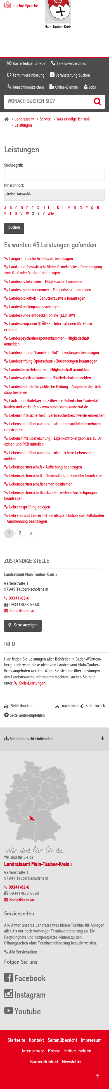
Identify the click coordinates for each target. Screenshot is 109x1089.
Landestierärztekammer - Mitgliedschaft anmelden (49, 370)
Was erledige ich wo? (28, 63)
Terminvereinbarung (27, 75)
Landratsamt (24, 119)
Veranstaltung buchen (72, 75)
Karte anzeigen (25, 625)
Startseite (16, 1040)
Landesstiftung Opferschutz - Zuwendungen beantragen (53, 361)
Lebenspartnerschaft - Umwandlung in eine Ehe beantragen (56, 476)
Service (45, 119)
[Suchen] (98, 101)
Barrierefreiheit (44, 1062)
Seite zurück (94, 706)
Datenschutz (32, 1051)
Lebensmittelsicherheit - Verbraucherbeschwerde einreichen (57, 416)
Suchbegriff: (13, 166)
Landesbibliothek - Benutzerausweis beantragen (47, 299)
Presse (54, 1051)
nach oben (70, 706)
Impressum (91, 1040)
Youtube (28, 1012)
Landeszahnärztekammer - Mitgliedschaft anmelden (50, 378)
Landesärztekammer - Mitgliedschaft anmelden (46, 282)
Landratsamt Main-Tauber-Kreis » (30, 575)
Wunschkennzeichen (27, 87)
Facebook (30, 979)
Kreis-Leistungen (32, 683)
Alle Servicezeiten (23, 952)
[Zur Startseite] (58, 14)
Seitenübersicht (62, 1040)
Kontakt (36, 1040)
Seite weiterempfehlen (27, 716)
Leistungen (23, 126)
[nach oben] (98, 1076)
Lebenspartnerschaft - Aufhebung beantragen (45, 467)
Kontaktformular (22, 611)
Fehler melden (77, 1051)
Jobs (92, 87)
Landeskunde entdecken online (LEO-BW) (42, 316)
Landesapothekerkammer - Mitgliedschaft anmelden (50, 290)
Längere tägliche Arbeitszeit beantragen (41, 259)
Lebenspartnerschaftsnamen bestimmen (40, 484)
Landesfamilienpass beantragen (34, 307)
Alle (51, 214)
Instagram (30, 995)
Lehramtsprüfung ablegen (29, 507)
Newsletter (72, 1062)
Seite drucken (21, 706)
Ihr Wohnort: (14, 186)
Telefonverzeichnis (71, 63)
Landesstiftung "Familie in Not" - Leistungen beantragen (54, 353)
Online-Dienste (66, 87)
